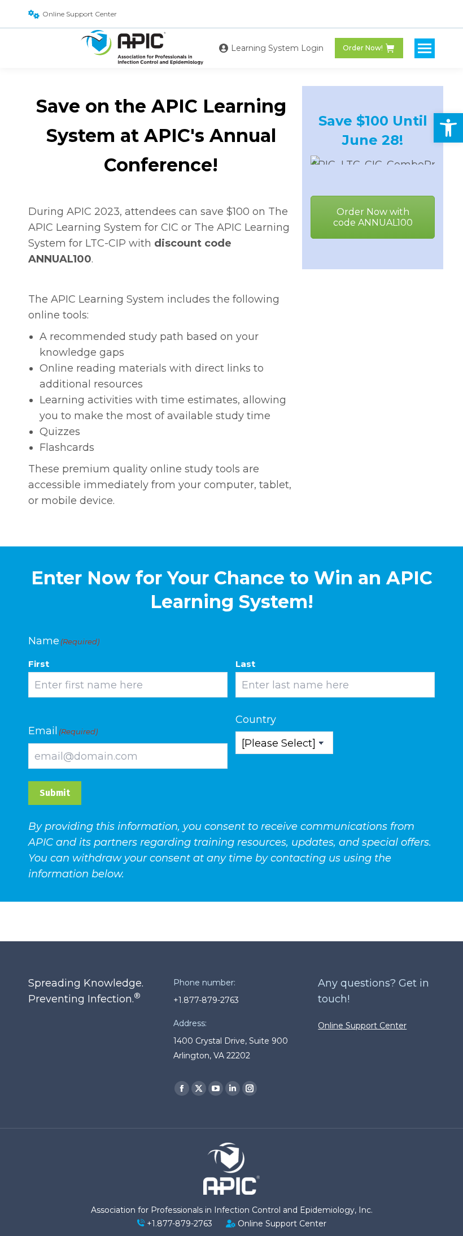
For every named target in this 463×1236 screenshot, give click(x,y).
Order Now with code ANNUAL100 (373, 217)
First (38, 663)
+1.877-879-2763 (179, 1223)
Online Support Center (79, 14)
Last (245, 663)
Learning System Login (277, 48)
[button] (448, 128)
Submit (55, 792)
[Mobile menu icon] (424, 48)
